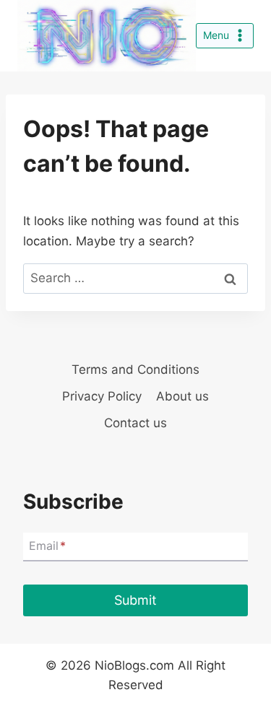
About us (182, 396)
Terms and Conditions (135, 369)
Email (47, 545)
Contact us (135, 423)
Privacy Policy (102, 396)
